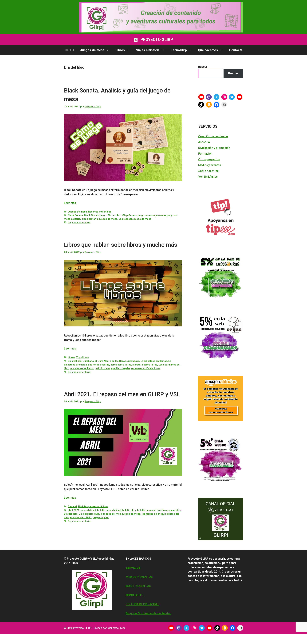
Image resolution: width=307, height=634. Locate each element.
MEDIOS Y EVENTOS (139, 576)
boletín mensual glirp (169, 510)
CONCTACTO (134, 595)
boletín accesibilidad (109, 510)
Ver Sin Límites (208, 176)
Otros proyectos (209, 159)
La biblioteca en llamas (154, 361)
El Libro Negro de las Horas (110, 361)
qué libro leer (102, 368)
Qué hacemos (208, 50)
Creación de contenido (213, 136)
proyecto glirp (101, 517)
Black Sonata (75, 215)
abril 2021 (73, 510)
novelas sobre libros (82, 368)
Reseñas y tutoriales (99, 211)
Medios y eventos (209, 165)
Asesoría (204, 142)
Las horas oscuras (98, 364)
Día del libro (114, 215)
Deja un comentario (79, 222)
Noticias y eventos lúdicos (93, 506)
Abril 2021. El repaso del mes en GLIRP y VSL (122, 394)
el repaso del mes (110, 513)
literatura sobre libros (144, 364)
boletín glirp (129, 510)
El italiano (88, 361)
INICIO (69, 50)
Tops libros (82, 357)
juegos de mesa (108, 218)
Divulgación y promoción (214, 147)
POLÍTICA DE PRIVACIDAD (142, 604)
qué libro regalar (120, 368)
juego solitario (90, 218)
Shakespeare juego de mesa (135, 218)
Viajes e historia (148, 50)
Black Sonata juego (95, 215)
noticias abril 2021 (80, 517)
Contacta (236, 50)
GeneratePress (117, 628)
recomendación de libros (145, 368)
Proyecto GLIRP (156, 39)
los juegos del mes (152, 513)
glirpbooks (133, 361)
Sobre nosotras (208, 171)
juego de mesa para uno (152, 215)
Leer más (70, 203)
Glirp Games (129, 215)
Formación (205, 153)
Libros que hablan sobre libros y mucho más (120, 244)
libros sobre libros (120, 364)
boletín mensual (146, 510)
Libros (120, 50)
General (72, 506)
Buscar (202, 66)
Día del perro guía (89, 513)
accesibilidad (88, 510)
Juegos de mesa (92, 50)
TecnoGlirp (179, 50)
